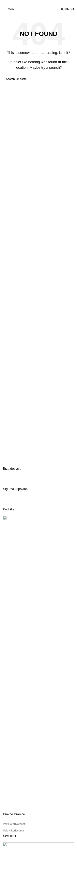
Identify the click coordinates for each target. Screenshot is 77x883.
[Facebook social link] (36, 2)
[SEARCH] (69, 78)
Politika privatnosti (14, 823)
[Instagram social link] (40, 2)
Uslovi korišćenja (13, 830)
